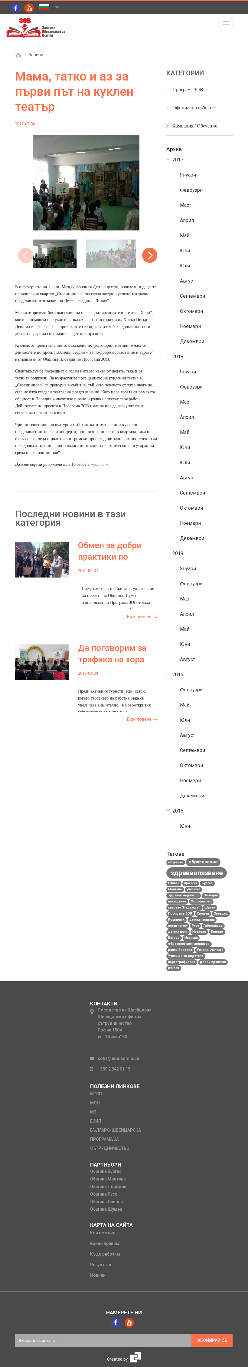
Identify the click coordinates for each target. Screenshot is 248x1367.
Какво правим (104, 1243)
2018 (177, 356)
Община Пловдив (108, 1186)
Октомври (191, 311)
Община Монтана (108, 1179)
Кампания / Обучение (194, 125)
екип (95, 1121)
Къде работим (105, 1254)
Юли (185, 266)
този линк (100, 464)
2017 (177, 160)
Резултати (100, 1264)
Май (184, 235)
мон (95, 1103)
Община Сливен (106, 1201)
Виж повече (140, 616)
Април (187, 220)
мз (93, 1112)
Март (185, 205)
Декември (192, 341)
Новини (35, 54)
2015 (177, 811)
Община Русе (103, 1194)
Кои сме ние (102, 1232)
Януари (188, 175)
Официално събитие (193, 107)
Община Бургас (106, 1171)
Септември (192, 296)
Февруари (191, 190)
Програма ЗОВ (187, 89)
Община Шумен (106, 1209)
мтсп (96, 1093)
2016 (177, 674)
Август (187, 281)
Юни (185, 250)
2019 (177, 553)
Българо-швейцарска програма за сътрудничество (115, 1139)
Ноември (190, 326)
